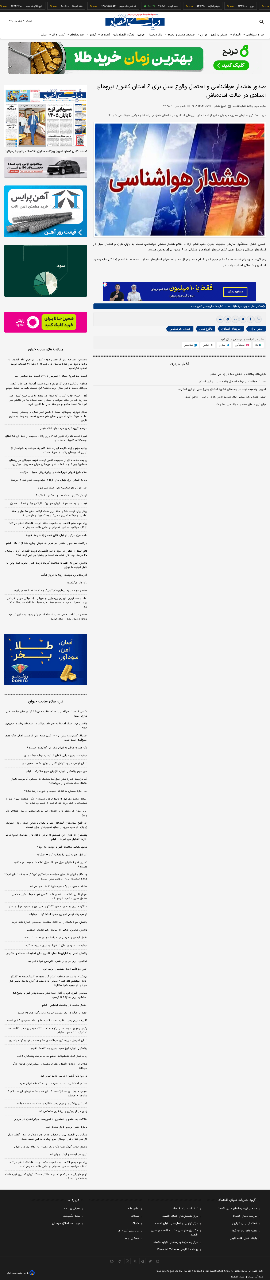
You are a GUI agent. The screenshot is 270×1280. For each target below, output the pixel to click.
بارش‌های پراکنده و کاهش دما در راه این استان (238, 374)
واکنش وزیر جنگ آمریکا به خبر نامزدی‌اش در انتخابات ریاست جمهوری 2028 (46, 726)
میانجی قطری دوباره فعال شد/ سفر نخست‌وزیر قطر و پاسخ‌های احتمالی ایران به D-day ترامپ (49, 995)
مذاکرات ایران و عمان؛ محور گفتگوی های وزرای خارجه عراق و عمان (47, 906)
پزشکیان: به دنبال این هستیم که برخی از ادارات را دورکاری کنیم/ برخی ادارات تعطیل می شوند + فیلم (46, 837)
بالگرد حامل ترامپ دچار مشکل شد (66, 1127)
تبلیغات (135, 1216)
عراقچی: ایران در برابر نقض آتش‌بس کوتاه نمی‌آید (57, 961)
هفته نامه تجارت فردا (244, 1231)
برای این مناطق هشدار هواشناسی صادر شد (240, 404)
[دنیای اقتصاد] (135, 21)
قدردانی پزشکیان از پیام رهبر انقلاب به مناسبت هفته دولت (52, 1103)
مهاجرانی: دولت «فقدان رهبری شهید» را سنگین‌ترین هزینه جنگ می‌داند (49, 1066)
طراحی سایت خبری (20, 1273)
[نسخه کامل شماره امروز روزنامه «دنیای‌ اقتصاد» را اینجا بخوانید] (45, 116)
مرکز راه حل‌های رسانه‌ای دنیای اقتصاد (176, 1242)
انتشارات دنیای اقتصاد (185, 1209)
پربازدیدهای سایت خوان (45, 349)
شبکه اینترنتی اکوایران (244, 1223)
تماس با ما (133, 1209)
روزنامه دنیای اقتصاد (245, 1216)
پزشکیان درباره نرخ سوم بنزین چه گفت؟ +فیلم (59, 1048)
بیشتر (43, 35)
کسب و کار (58, 35)
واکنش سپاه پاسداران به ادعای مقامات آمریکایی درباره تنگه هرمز (49, 922)
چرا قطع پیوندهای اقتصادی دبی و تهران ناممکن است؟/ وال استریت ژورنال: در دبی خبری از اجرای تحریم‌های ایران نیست (46, 825)
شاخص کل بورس (104, 6)
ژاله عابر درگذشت (77, 583)
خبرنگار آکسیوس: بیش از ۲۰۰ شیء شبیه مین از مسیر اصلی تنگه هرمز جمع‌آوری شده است (45, 738)
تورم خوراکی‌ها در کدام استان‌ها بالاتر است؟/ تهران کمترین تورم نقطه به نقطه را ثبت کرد (46, 1176)
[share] (127, 1261)
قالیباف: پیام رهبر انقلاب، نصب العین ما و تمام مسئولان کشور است (47, 1021)
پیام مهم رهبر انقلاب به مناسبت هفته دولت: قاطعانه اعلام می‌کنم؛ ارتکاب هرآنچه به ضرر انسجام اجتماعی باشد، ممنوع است (48, 525)
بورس (203, 35)
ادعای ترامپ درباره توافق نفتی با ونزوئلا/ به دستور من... (53, 763)
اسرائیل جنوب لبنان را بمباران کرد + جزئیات (62, 855)
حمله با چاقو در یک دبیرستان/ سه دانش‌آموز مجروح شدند (52, 1013)
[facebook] (250, 319)
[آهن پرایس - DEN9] (45, 211)
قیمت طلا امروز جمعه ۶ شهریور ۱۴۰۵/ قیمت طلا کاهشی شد (51, 376)
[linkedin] (235, 319)
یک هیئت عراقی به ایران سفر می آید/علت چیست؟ (57, 748)
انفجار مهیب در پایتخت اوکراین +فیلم (64, 1005)
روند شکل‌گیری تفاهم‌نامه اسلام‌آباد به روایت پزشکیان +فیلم (52, 1056)
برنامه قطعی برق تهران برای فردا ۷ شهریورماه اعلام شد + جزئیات (49, 480)
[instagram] (158, 1261)
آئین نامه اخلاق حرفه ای (66, 1223)
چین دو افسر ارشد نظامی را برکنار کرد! (65, 969)
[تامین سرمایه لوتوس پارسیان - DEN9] (45, 271)
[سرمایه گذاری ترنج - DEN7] (135, 58)
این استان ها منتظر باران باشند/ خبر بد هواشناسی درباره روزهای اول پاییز (46, 813)
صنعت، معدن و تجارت (180, 35)
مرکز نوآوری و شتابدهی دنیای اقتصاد (176, 1223)
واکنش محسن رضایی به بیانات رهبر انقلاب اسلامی (57, 930)
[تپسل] (105, 284)
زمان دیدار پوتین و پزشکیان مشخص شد (63, 1111)
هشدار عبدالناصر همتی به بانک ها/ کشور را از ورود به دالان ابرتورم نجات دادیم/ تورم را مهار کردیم (47, 617)
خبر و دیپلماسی (255, 35)
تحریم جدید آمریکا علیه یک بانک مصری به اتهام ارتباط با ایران (50, 1147)
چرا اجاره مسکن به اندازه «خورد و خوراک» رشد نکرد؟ (55, 791)
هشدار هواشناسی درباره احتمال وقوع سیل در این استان (232, 382)
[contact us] (120, 1261)
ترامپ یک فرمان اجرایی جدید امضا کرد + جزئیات (58, 914)
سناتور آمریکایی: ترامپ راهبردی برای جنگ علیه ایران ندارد (53, 1084)
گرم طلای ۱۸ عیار (10, 6)
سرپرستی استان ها (128, 1231)
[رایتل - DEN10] (45, 322)
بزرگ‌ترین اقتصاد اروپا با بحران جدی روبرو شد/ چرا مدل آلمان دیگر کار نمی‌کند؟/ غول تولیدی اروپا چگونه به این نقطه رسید (47, 1137)
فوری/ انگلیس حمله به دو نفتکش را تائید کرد (60, 496)
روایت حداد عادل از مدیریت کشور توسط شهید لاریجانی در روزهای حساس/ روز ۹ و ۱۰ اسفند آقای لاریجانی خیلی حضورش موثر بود (48, 462)
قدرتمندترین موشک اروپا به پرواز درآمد (64, 575)
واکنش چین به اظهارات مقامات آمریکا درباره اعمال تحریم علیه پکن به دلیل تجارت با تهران (46, 565)
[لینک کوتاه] (258, 319)
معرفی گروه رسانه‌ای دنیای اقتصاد (237, 1209)
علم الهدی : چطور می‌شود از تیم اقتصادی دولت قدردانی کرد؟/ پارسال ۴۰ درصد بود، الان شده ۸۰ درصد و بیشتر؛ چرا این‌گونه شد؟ (46, 553)
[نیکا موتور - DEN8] (45, 167)
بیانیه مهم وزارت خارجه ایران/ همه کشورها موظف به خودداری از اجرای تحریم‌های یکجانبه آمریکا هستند (49, 450)
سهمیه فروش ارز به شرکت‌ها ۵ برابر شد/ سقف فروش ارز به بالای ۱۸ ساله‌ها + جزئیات (47, 1093)
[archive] (112, 1261)
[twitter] (242, 319)
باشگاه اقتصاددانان (124, 35)
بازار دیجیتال (155, 35)
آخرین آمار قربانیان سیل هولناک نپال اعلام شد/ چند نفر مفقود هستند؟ (50, 865)
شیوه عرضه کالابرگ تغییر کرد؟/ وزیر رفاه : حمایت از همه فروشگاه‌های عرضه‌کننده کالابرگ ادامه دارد (46, 438)
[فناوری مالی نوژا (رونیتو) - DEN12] (45, 660)
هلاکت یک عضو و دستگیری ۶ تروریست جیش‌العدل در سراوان (50, 1119)
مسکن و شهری (219, 35)
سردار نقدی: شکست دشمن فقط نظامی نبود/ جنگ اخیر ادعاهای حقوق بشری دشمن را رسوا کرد (49, 896)
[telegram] (227, 319)
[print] (220, 319)
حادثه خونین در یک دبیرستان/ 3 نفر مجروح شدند (57, 887)
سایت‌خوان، (248, 306)
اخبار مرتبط (179, 364)
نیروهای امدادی (231, 329)
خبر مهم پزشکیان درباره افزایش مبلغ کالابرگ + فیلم (56, 771)
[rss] (135, 1261)
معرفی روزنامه (72, 1209)
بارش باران (256, 329)
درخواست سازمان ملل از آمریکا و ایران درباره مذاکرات (55, 945)
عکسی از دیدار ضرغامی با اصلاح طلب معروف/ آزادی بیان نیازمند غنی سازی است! (46, 714)
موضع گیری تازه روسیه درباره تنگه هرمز (63, 428)
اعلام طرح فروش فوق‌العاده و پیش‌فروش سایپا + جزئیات (53, 472)
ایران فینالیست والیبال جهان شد (68, 1155)
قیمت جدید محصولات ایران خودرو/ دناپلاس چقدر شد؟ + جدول (48, 503)
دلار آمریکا (54, 6)
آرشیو (92, 35)
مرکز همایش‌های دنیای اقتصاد (180, 1216)
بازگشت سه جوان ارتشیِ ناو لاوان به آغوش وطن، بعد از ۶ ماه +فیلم (46, 543)
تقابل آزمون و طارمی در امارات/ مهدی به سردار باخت (55, 938)
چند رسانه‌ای (76, 35)
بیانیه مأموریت (72, 1216)
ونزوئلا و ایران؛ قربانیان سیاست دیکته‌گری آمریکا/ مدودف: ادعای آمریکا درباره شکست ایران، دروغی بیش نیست (45, 877)
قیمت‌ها (105, 35)
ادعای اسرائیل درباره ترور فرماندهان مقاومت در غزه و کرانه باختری (48, 1040)
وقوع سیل (205, 329)
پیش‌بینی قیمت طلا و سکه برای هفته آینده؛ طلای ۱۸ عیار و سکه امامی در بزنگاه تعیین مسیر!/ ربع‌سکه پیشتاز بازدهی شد (49, 513)
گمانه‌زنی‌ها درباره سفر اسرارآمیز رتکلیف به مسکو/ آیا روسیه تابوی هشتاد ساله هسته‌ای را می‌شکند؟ (49, 781)
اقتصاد (236, 35)
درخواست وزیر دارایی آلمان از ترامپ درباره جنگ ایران (55, 756)
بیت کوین (150, 6)
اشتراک (135, 1223)
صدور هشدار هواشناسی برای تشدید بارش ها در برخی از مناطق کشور (225, 397)
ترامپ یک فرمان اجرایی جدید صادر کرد (63, 1076)
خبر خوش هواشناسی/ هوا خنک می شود (62, 488)
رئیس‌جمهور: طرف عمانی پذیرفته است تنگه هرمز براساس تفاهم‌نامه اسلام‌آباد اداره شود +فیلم (47, 1030)
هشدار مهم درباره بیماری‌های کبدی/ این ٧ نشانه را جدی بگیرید (50, 591)
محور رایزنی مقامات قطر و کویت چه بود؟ (62, 847)
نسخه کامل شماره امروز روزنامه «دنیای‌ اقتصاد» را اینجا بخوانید (46, 151)
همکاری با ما (131, 1238)
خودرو (141, 35)
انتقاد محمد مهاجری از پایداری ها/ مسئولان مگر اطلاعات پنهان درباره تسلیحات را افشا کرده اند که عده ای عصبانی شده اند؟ (46, 801)
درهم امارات (190, 6)
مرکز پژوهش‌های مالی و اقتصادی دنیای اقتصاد (174, 1233)
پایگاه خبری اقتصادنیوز (243, 1238)
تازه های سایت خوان (45, 701)
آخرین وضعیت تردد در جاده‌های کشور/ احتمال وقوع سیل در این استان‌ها (222, 389)
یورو (229, 6)
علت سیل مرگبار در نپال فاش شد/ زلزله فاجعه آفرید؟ (56, 535)
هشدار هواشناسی (180, 329)
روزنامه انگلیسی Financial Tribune (177, 1250)
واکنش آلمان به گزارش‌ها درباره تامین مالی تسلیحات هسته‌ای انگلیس (46, 953)
